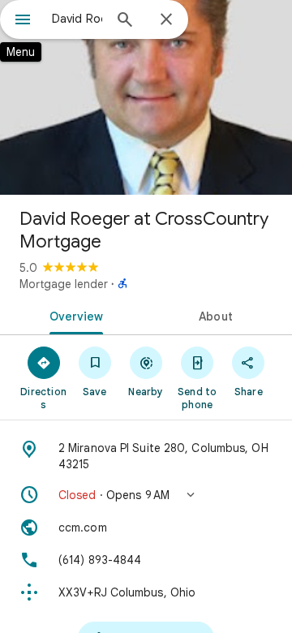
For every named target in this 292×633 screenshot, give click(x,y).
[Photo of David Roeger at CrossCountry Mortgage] (146, 97)
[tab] (73, 314)
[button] (146, 495)
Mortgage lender (63, 284)
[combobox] (77, 18)
